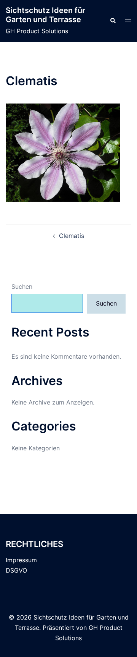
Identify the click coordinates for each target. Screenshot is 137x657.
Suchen (21, 286)
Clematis (71, 235)
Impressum (21, 560)
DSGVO (16, 570)
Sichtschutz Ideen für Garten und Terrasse (45, 15)
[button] (113, 21)
